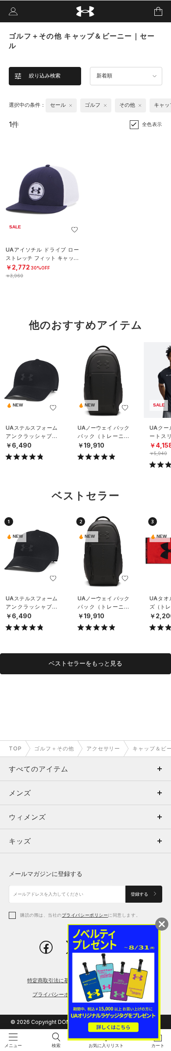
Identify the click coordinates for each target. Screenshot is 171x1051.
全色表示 (152, 124)
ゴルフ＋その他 (54, 748)
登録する (140, 894)
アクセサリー (103, 748)
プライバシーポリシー (85, 915)
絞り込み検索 (45, 76)
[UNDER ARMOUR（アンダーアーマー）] (86, 12)
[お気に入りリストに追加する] (74, 230)
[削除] (70, 105)
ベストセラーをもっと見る (85, 663)
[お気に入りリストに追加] (53, 408)
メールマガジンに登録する (45, 873)
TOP (15, 748)
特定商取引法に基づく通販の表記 (66, 980)
